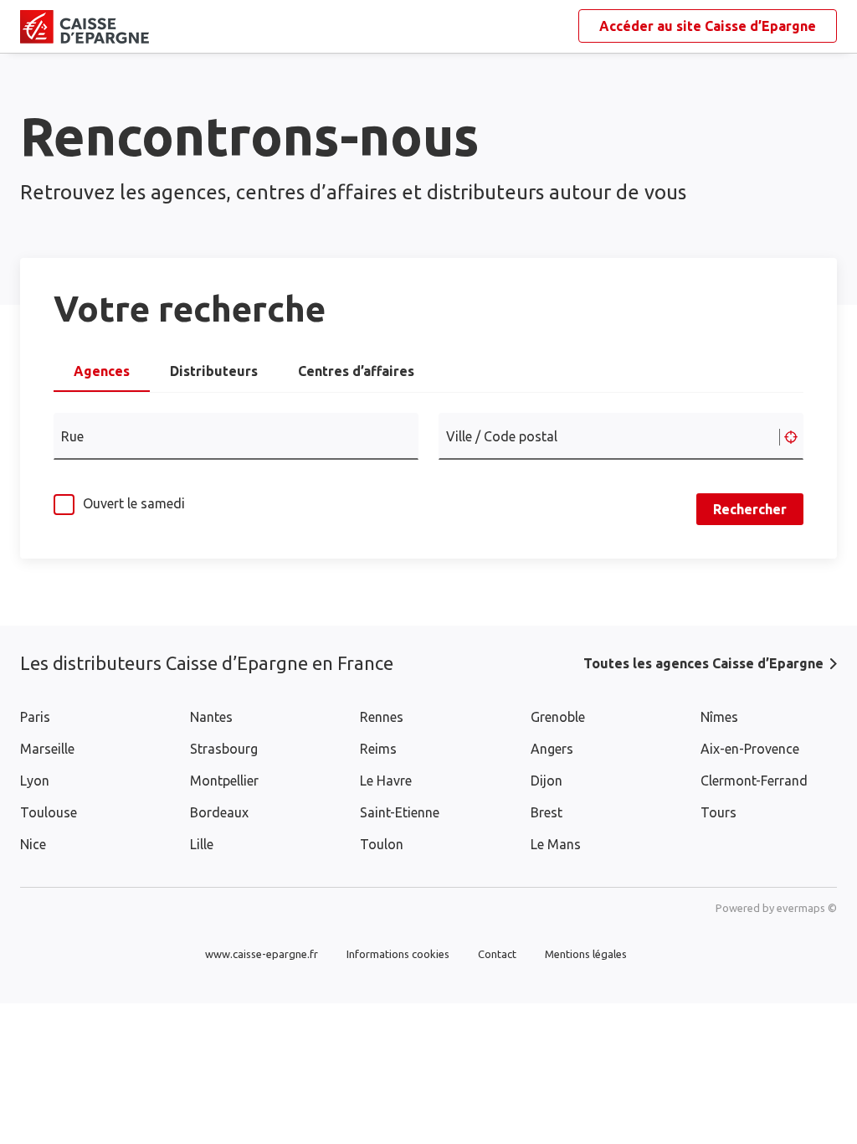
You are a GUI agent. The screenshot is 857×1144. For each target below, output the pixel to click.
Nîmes (719, 716)
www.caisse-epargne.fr (261, 954)
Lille (201, 844)
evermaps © (807, 908)
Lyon (34, 780)
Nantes (211, 716)
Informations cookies (397, 954)
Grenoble (558, 716)
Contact (497, 954)
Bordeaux (219, 812)
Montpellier (224, 780)
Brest (546, 812)
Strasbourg (224, 748)
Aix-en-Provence (749, 748)
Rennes (381, 716)
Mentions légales (586, 954)
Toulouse (48, 812)
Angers (552, 748)
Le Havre (386, 780)
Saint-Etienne (399, 812)
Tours (718, 812)
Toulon (381, 844)
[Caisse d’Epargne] (33, 27)
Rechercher (750, 509)
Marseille (47, 748)
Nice (33, 844)
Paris (35, 716)
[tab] (102, 376)
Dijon (546, 780)
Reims (378, 748)
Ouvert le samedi (134, 503)
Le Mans (556, 844)
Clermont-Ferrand (754, 780)
